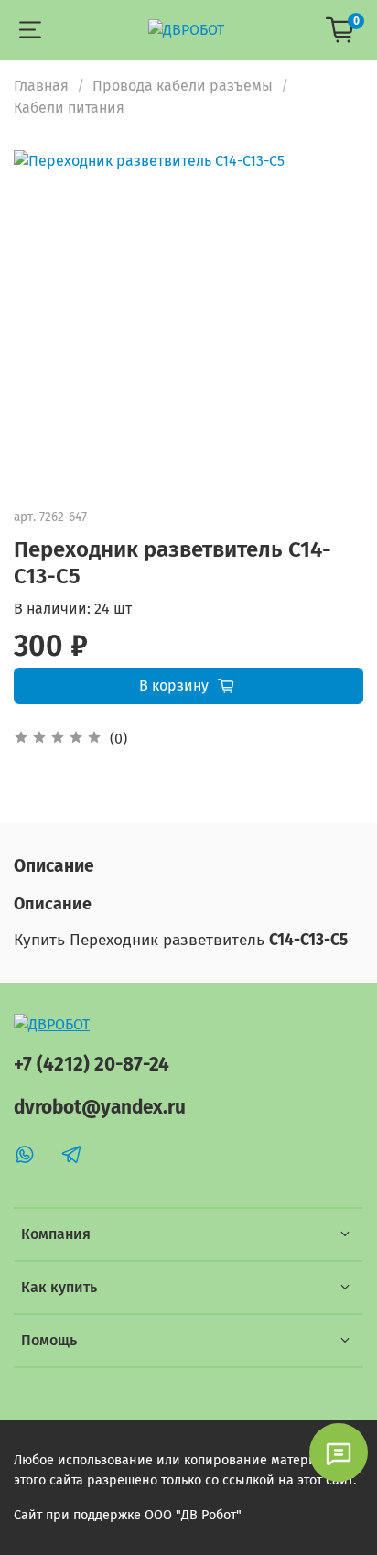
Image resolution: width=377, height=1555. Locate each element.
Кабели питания (69, 107)
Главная (41, 85)
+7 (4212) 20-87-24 (91, 1064)
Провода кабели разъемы (182, 85)
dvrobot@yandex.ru (100, 1107)
